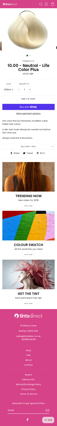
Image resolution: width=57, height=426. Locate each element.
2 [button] (30, 55)
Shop (28, 350)
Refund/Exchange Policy (28, 384)
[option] (28, 31)
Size (9, 84)
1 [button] (27, 55)
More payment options (28, 113)
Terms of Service (28, 394)
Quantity (24, 84)
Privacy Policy (28, 389)
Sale (28, 355)
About (28, 360)
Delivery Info (28, 146)
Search (28, 374)
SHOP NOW (28, 206)
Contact (28, 364)
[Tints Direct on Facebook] (27, 419)
